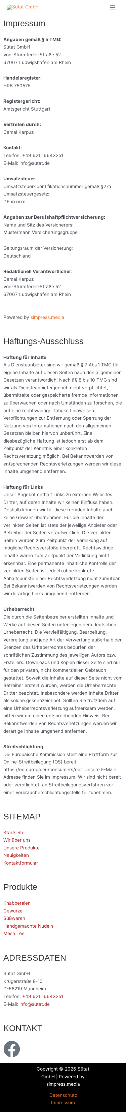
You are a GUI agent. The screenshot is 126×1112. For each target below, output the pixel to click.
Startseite (14, 832)
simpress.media (47, 317)
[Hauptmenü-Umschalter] (113, 7)
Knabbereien (17, 903)
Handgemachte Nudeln (28, 926)
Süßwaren (14, 918)
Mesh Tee (14, 933)
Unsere (11, 847)
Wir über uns (17, 840)
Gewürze (13, 910)
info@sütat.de (34, 1004)
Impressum (63, 1102)
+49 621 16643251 (42, 996)
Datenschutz (63, 1095)
